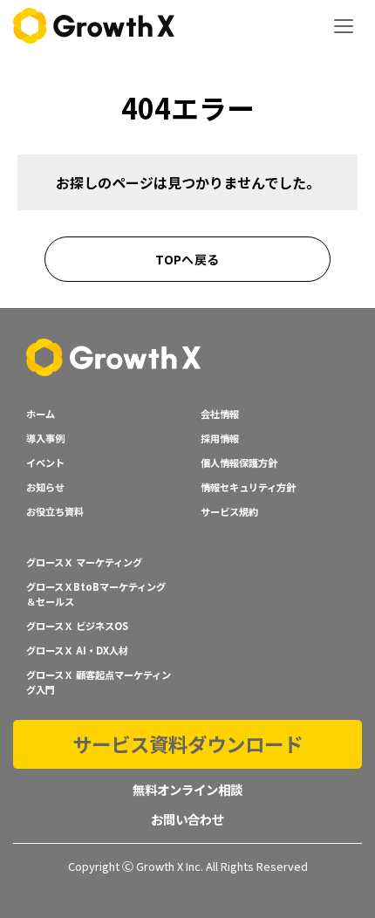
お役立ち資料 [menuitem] (55, 511)
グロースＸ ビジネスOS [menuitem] (77, 626)
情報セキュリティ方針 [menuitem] (248, 487)
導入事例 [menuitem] (45, 438)
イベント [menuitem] (45, 462)
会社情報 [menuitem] (220, 414)
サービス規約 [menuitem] (229, 511)
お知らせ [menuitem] (45, 487)
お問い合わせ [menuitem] (187, 819)
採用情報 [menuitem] (220, 438)
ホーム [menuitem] (40, 414)
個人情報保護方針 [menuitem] (239, 462)
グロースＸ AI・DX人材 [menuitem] (77, 650)
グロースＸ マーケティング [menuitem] (84, 562)
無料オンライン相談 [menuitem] (187, 789)
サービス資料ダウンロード (187, 743)
